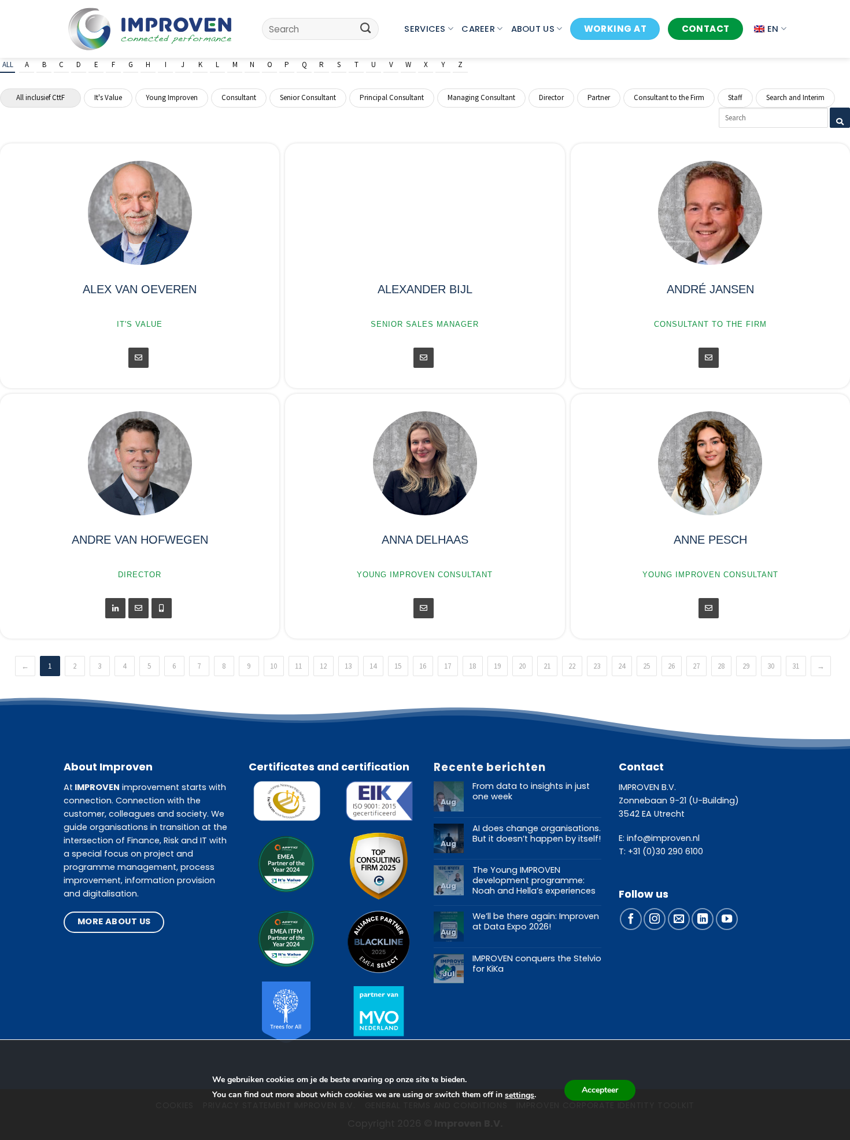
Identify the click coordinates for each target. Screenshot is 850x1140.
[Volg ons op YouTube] (727, 919)
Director (551, 97)
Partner (598, 97)
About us (533, 29)
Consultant (238, 97)
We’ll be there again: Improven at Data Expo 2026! (535, 922)
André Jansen (710, 289)
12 (323, 666)
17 (447, 666)
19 (497, 666)
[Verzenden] (365, 29)
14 (372, 666)
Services (424, 29)
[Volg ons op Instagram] (655, 919)
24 (621, 666)
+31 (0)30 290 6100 (665, 851)
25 (646, 666)
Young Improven (172, 97)
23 (596, 666)
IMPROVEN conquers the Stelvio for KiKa (536, 964)
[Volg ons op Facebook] (631, 919)
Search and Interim (795, 97)
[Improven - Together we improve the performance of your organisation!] (150, 28)
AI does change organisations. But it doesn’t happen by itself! (536, 834)
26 (671, 666)
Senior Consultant (308, 97)
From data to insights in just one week (531, 791)
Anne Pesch (710, 539)
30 (770, 666)
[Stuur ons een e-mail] (679, 919)
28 (721, 666)
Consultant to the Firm (669, 97)
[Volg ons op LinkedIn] (703, 919)
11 (298, 666)
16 (422, 666)
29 (745, 666)
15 (397, 666)
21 (547, 666)
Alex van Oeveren (140, 289)
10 (273, 666)
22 (571, 666)
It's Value (108, 97)
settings (519, 1095)
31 (795, 666)
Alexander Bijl (425, 289)
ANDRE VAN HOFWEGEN (140, 539)
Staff (735, 97)
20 (522, 666)
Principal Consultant (392, 97)
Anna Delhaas (425, 539)
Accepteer (600, 1089)
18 (472, 666)
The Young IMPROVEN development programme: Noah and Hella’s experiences (534, 880)
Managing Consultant (481, 97)
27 (696, 666)
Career (478, 29)
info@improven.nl (663, 838)
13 (348, 666)
